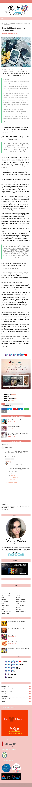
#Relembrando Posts (16, 691)
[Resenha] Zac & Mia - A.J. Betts (15, 641)
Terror (17, 603)
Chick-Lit (3, 607)
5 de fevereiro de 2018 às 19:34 (11, 449)
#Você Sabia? (16, 696)
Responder (8, 459)
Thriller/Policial (5, 605)
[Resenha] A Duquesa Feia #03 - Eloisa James (18, 635)
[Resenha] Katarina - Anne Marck (15, 419)
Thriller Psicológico (20, 605)
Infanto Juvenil (4, 601)
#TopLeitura (16, 693)
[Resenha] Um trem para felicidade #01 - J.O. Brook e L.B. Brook (18, 434)
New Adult (18, 609)
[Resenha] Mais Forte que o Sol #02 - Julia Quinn (18, 648)
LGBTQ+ (3, 609)
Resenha (13, 394)
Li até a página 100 (16, 698)
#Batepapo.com (16, 686)
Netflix (16, 701)
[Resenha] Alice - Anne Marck (14, 426)
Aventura (18, 593)
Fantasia (3, 599)
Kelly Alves (4, 33)
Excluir (12, 459)
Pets (2, 603)
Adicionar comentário (11, 482)
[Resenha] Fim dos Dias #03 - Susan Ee (16, 621)
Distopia (3, 597)
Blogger (28, 785)
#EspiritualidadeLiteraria (16, 688)
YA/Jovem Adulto (5, 613)
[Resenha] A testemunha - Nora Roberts (17, 628)
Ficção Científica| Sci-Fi (21, 599)
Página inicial (4, 23)
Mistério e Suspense (21, 601)
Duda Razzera (9, 447)
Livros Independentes (11, 404)
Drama (18, 597)
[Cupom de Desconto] (14, 736)
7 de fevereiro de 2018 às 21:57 (15, 464)
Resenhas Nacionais (13, 23)
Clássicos (18, 595)
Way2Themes (15, 785)
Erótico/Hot (19, 607)
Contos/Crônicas (5, 595)
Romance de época (21, 611)
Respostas (8, 461)
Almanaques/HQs (5, 593)
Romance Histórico (6, 611)
